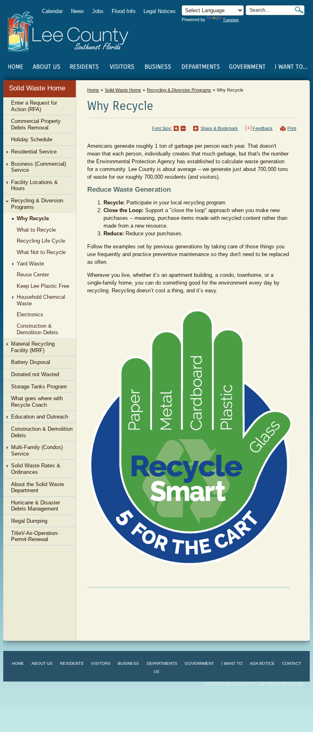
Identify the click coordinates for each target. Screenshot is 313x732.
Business (128, 663)
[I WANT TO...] (290, 66)
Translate (231, 20)
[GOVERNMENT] (247, 66)
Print (291, 128)
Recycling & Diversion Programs (179, 90)
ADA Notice (262, 663)
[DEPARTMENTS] (201, 66)
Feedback (263, 128)
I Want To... (290, 66)
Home (15, 66)
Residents (72, 663)
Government (199, 663)
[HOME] (15, 66)
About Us (42, 663)
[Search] (299, 10)
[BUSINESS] (158, 66)
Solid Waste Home (37, 88)
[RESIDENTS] (83, 66)
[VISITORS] (122, 66)
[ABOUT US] (46, 66)
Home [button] (73, 31)
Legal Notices (159, 11)
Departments (162, 663)
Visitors (100, 663)
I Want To (231, 663)
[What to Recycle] (190, 437)
